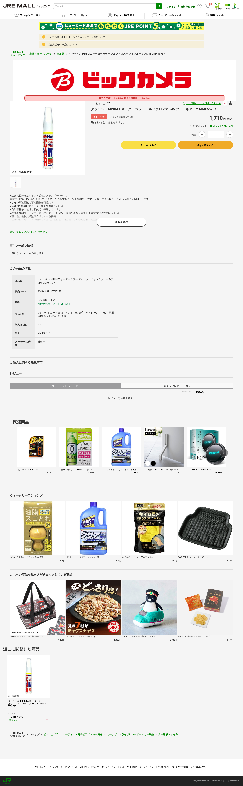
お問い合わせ (71, 767)
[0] (207, 6)
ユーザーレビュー (66, 386)
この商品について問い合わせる (203, 103)
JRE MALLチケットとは (112, 767)
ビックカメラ (51, 734)
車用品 (61, 53)
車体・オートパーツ (40, 53)
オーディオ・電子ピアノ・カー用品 (82, 734)
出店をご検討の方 (179, 767)
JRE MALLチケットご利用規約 (154, 767)
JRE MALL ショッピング (17, 54)
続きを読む (121, 222)
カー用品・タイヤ (168, 734)
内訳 (231, 126)
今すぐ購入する (205, 145)
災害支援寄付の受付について (63, 44)
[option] (47, 138)
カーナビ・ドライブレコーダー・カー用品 (130, 734)
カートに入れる (148, 145)
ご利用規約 (131, 767)
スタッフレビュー (177, 386)
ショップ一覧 (56, 767)
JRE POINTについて (89, 767)
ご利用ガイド (41, 767)
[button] (224, 453)
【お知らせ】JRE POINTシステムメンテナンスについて (76, 37)
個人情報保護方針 (199, 767)
